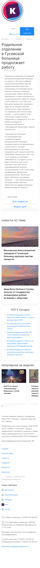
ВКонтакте (8, 490)
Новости (5, 458)
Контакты (6, 467)
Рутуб (7, 509)
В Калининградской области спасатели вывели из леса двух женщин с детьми (20, 352)
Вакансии (6, 472)
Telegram (8, 500)
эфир (13, 29)
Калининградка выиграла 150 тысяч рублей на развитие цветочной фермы (19, 334)
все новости (20, 201)
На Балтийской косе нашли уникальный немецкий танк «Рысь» (18, 326)
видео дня (20, 206)
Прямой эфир (7, 453)
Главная (5, 449)
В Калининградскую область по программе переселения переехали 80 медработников (20, 343)
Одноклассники (11, 495)
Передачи (6, 463)
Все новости (27, 31)
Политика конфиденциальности (15, 546)
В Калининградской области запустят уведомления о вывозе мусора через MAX (20, 317)
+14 (17, 34)
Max (6, 504)
